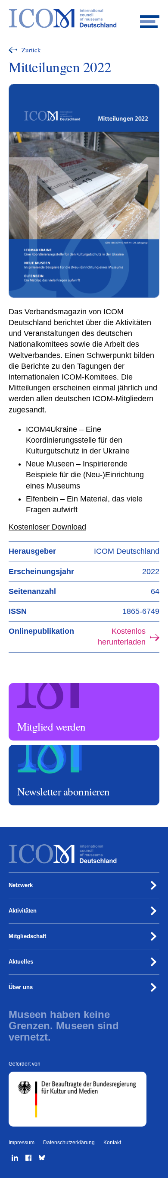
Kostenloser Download (47, 527)
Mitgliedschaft (27, 936)
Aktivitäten (23, 910)
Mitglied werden (29, 687)
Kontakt (112, 1143)
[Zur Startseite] (84, 18)
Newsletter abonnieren (37, 749)
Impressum (21, 1143)
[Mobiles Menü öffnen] (149, 18)
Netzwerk (21, 885)
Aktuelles (21, 961)
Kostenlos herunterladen (122, 636)
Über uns (21, 987)
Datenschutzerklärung (69, 1143)
